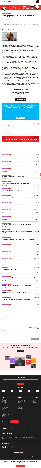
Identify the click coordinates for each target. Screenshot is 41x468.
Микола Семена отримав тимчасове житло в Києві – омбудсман (13, 176)
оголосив (10, 82)
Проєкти (4, 397)
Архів (19, 409)
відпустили (9, 78)
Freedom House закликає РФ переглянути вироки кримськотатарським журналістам (16, 224)
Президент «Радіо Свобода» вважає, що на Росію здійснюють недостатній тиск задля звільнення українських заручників (19, 260)
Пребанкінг (4, 403)
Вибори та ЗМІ (4, 409)
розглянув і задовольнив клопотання (16, 68)
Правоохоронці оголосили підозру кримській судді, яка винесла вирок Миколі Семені (16, 285)
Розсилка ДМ (20, 408)
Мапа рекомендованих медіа (7, 414)
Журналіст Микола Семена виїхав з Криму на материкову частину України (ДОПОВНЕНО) (17, 217)
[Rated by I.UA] (25, 453)
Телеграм (34, 401)
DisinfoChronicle (5, 407)
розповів (8, 43)
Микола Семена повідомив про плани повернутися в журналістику (13, 210)
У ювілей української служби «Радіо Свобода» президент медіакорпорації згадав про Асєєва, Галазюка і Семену (20, 278)
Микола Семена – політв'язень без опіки (9, 269)
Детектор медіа (5, 399)
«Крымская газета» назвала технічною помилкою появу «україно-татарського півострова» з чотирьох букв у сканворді (20, 232)
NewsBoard (4, 406)
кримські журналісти (21, 134)
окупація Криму (33, 134)
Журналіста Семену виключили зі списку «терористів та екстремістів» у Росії (15, 169)
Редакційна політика (21, 399)
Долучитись (20, 117)
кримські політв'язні (13, 134)
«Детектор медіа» (36, 123)
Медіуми (3, 416)
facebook (34, 399)
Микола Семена (5, 134)
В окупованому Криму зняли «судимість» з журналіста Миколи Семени (14, 246)
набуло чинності (14, 71)
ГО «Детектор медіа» (6, 413)
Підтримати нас (20, 406)
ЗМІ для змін (4, 402)
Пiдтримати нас (14, 421)
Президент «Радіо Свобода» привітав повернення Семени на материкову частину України (17, 197)
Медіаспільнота (4, 13)
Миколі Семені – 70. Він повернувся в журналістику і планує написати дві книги (15, 162)
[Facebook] (8, 30)
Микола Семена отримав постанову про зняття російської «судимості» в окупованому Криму (18, 239)
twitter (34, 400)
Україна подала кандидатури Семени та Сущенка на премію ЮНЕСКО (14, 306)
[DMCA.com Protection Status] (16, 453)
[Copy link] (14, 30)
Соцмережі (35, 397)
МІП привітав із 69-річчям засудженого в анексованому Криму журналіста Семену (16, 299)
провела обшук (35, 73)
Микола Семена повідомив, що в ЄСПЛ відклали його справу (12, 190)
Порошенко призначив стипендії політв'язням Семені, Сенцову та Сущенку (15, 292)
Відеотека (4, 408)
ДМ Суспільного (5, 401)
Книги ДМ (19, 402)
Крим (28, 134)
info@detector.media (6, 432)
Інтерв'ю (9, 161)
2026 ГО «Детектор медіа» (8, 433)
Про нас (20, 397)
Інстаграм (34, 402)
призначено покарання (9, 83)
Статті (9, 154)
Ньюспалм (4, 415)
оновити (36, 325)
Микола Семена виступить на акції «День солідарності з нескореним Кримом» (15, 183)
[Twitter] (11, 30)
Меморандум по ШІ (21, 401)
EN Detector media (5, 410)
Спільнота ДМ (20, 351)
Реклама (19, 403)
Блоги (3, 267)
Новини (9, 13)
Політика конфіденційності (22, 400)
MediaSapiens (4, 400)
